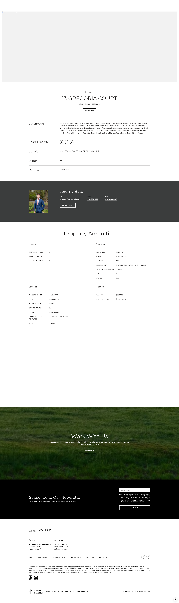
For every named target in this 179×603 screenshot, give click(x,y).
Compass (72, 566)
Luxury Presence (81, 591)
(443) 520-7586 (92, 199)
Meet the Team (42, 557)
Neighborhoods (76, 557)
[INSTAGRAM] (143, 557)
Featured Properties (59, 557)
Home (31, 557)
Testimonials (90, 557)
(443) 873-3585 (61, 549)
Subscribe (134, 507)
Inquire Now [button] (89, 110)
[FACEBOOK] (148, 557)
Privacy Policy (142, 501)
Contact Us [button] (89, 451)
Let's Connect (103, 557)
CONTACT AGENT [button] (67, 205)
